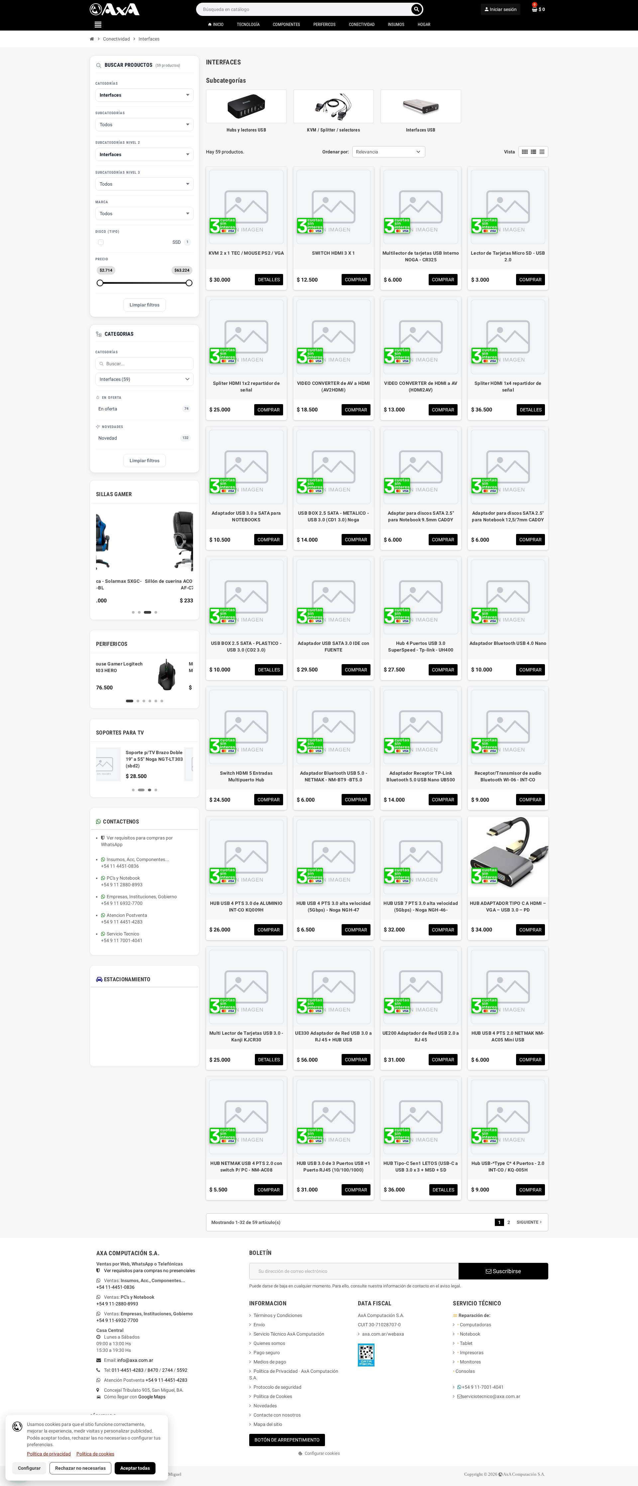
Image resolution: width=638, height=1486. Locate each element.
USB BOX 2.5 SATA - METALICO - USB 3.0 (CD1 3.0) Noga (333, 516)
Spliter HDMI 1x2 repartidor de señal (246, 387)
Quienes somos (269, 1343)
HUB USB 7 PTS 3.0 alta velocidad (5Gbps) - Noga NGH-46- (420, 907)
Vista (509, 151)
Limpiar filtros (145, 304)
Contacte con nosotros (277, 1415)
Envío (259, 1324)
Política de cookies (95, 1453)
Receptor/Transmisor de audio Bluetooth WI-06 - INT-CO (508, 776)
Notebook (468, 1334)
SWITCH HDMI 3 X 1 (333, 253)
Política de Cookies (273, 1396)
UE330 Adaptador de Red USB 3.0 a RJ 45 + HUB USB (333, 1036)
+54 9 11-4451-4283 (166, 1380)
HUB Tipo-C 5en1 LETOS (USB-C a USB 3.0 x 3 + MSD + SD (420, 1167)
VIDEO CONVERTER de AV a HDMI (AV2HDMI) (333, 387)
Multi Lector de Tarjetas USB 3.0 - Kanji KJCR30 (246, 1036)
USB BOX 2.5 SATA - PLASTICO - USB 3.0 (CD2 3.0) (246, 647)
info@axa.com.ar (135, 1360)
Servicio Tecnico (123, 933)
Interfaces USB (421, 129)
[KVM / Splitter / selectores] (333, 106)
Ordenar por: (335, 151)
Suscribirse (506, 1271)
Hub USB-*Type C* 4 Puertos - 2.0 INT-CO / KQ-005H (508, 1167)
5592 (182, 1370)
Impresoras (470, 1352)
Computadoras (474, 1324)
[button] (319, 1453)
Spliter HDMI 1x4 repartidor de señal (508, 387)
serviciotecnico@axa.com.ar (491, 1396)
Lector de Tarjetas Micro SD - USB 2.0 (508, 256)
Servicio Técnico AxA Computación (289, 1334)
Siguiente (530, 1222)
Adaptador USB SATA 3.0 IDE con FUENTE (333, 647)
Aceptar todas (135, 1468)
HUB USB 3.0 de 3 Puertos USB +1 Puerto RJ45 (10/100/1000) (334, 1167)
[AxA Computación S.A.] (115, 9)
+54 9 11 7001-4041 (122, 940)
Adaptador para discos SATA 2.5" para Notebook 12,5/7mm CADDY (508, 516)
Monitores (469, 1361)
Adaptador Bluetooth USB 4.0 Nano (508, 643)
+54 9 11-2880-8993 (117, 1303)
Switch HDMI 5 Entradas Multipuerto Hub (246, 776)
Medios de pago (270, 1361)
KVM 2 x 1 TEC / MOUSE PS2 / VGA (246, 253)
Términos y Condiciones (278, 1315)
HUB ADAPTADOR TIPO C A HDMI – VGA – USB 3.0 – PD (508, 907)
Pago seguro (267, 1352)
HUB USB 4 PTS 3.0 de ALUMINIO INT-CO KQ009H (246, 907)
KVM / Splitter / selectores (333, 129)
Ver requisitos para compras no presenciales (149, 1270)
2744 (167, 1370)
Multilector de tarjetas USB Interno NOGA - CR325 (420, 256)
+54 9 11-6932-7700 (117, 1320)
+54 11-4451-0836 (115, 1287)
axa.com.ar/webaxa (383, 1334)
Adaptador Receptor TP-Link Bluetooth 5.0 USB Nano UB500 (420, 776)
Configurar (29, 1468)
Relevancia (367, 151)
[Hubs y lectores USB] (246, 106)
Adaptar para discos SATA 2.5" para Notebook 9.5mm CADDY (421, 516)
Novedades (265, 1405)
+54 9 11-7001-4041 (483, 1387)
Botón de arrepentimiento (287, 1439)
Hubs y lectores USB (246, 129)
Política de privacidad (49, 1453)
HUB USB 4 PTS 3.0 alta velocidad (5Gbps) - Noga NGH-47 (333, 907)
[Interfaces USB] (420, 106)
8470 (153, 1370)
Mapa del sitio (268, 1424)
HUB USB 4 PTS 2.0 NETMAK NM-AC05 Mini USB (508, 1036)
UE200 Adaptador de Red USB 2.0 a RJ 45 (420, 1036)
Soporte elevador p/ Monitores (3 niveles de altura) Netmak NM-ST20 (162, 759)
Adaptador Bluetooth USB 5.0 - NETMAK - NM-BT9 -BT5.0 (333, 776)
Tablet (465, 1343)
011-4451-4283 (128, 1370)
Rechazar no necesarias (80, 1468)
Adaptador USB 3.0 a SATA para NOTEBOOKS (246, 516)
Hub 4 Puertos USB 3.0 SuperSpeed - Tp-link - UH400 (420, 647)
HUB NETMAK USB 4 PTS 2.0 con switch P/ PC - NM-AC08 (246, 1167)
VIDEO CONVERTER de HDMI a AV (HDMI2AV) (420, 387)
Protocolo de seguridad (277, 1387)
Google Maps (151, 1396)
